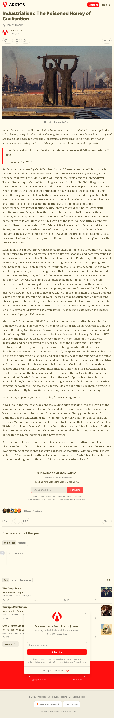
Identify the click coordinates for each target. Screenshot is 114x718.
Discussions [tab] (25, 580)
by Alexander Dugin (12, 592)
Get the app (72, 704)
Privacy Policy (79, 662)
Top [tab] (6, 580)
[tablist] (15, 543)
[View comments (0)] (17, 41)
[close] (85, 613)
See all (8, 644)
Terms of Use (71, 659)
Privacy (55, 696)
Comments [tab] (9, 542)
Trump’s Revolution (14, 607)
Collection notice (77, 696)
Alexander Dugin (23, 596)
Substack (42, 711)
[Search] (109, 580)
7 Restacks (37, 510)
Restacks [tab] (22, 542)
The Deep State (11, 588)
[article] (57, 594)
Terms (64, 696)
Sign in (106, 4)
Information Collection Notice (56, 662)
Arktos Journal (17, 31)
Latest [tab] (14, 580)
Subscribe (93, 4)
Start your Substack (49, 704)
